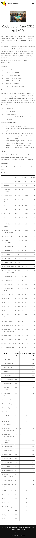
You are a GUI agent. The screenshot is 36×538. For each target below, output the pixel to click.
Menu (33, 3)
